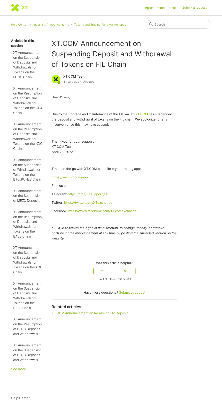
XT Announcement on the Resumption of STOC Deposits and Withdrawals (27, 326)
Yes (103, 271)
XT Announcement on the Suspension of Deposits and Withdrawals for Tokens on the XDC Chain (27, 260)
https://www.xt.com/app (70, 177)
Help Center (19, 24)
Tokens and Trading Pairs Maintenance (100, 24)
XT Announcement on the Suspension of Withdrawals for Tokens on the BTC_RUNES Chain (27, 169)
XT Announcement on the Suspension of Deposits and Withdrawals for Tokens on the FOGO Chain (27, 64)
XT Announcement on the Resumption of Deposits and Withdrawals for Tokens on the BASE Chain (27, 224)
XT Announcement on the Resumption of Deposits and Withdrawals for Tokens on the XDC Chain (27, 136)
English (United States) (160, 8)
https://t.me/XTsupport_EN (88, 194)
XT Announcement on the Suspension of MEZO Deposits (27, 196)
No (125, 271)
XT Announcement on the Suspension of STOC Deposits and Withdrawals (27, 352)
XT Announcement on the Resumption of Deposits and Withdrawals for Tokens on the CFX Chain (27, 100)
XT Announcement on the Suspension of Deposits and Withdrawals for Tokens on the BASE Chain (27, 295)
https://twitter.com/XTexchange (88, 202)
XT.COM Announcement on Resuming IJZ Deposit (90, 313)
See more (18, 369)
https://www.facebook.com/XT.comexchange (102, 211)
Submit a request (194, 7)
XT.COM (142, 114)
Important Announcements (51, 24)
